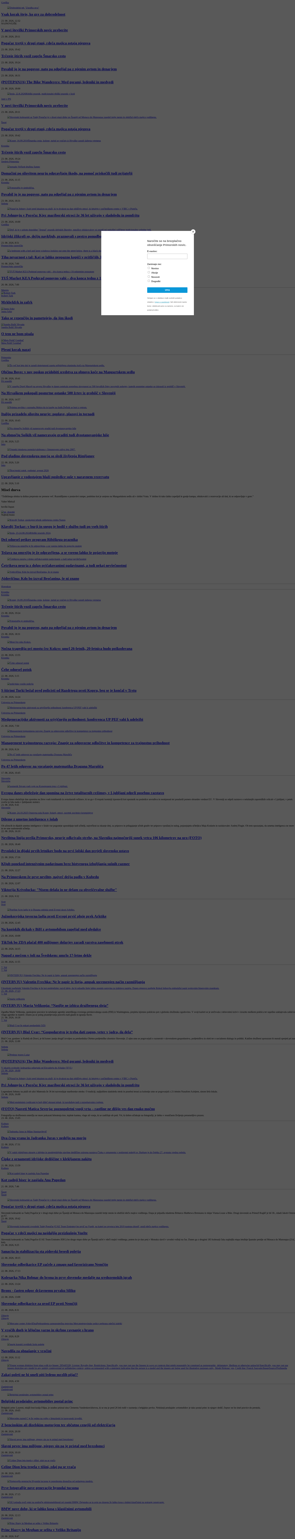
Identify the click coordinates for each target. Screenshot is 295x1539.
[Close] (193, 231)
